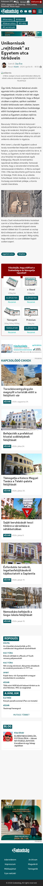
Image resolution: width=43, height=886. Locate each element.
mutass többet (21, 715)
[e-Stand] (34, 11)
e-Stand (31, 290)
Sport (6, 673)
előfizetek (11, 298)
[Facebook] (21, 11)
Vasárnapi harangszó (12, 709)
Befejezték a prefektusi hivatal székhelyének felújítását (18, 437)
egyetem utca (8, 254)
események (9, 27)
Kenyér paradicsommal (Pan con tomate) (20, 701)
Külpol (6, 643)
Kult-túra (8, 653)
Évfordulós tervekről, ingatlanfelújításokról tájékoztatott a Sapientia (19, 570)
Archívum (33, 860)
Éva (20, 64)
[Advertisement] (21, 775)
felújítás (22, 254)
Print (11, 290)
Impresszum (10, 864)
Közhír (16, 67)
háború (20, 19)
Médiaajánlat (10, 869)
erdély (23, 23)
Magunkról (33, 864)
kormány (8, 19)
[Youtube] (30, 11)
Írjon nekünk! (10, 874)
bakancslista (10, 23)
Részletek (12, 302)
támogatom (12, 328)
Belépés (23, 2)
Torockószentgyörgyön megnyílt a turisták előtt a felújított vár (19, 392)
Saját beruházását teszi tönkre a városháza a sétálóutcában (18, 526)
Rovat (10, 67)
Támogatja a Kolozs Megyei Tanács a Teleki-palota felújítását (20, 481)
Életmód (7, 698)
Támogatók (33, 869)
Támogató (12, 320)
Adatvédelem (10, 860)
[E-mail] (26, 11)
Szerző (11, 64)
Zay (17, 64)
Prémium (31, 320)
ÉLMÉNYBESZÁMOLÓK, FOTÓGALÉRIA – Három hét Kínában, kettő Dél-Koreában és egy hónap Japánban (25, 741)
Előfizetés (35, 2)
